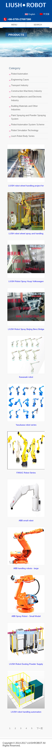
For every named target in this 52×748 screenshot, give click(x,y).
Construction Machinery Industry (26, 91)
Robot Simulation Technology (24, 130)
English (31, 14)
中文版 (46, 14)
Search (38, 24)
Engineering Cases (20, 79)
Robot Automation (19, 73)
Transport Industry (19, 85)
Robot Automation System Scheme (27, 124)
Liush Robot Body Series (23, 136)
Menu (14, 24)
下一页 (40, 728)
